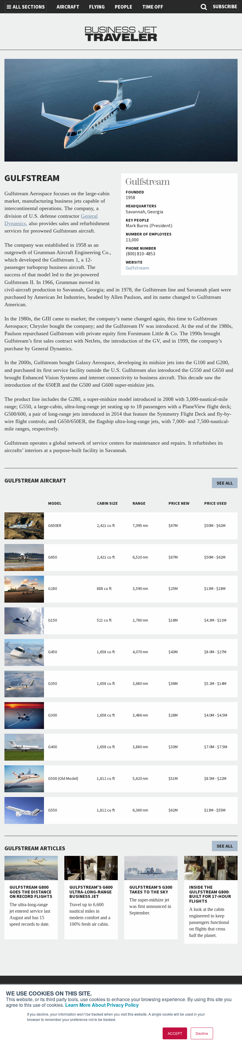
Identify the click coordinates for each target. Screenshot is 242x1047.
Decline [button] (202, 1033)
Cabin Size (107, 503)
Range (139, 503)
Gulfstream (137, 268)
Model (54, 503)
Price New (179, 503)
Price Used (215, 503)
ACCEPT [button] (175, 1033)
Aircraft (68, 7)
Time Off (152, 7)
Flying (97, 7)
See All (225, 483)
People (123, 7)
